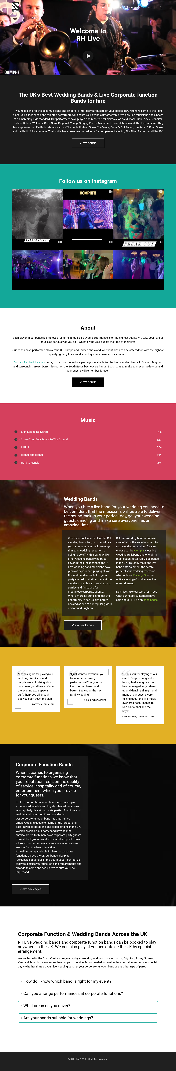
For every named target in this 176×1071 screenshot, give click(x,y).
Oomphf (139, 550)
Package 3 (139, 575)
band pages (150, 600)
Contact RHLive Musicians (30, 362)
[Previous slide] (12, 239)
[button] (101, 7)
